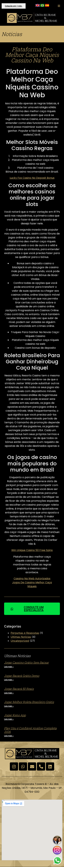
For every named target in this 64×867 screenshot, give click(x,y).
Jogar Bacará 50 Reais (19, 689)
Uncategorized (20, 640)
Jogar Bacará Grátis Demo (21, 676)
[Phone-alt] (41, 766)
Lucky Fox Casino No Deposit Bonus (32, 178)
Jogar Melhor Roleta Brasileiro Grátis (29, 702)
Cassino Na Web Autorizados (32, 578)
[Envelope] (32, 766)
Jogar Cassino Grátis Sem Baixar (26, 662)
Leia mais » (9, 667)
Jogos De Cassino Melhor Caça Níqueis (32, 584)
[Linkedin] (50, 766)
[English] (38, 5)
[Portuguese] (42, 5)
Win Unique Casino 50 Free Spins (32, 550)
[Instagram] (14, 766)
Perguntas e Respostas (25, 632)
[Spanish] (47, 5)
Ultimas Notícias (21, 636)
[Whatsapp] (23, 766)
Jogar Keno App (15, 715)
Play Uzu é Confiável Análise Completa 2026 (30, 730)
